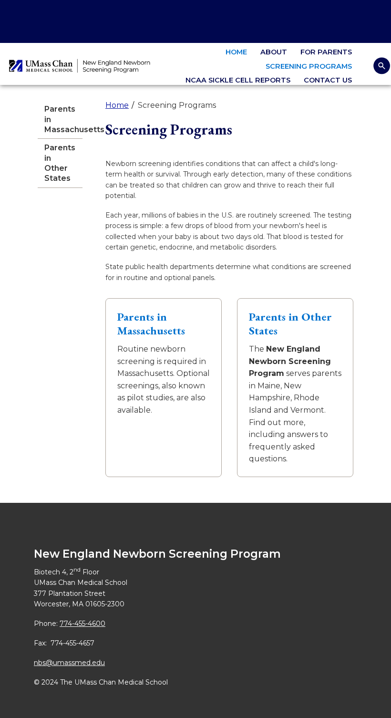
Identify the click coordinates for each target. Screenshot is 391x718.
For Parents (326, 52)
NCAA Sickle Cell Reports (237, 80)
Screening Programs (309, 66)
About (273, 52)
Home (236, 52)
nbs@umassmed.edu (69, 662)
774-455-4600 (82, 623)
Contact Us (328, 80)
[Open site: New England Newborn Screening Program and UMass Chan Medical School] (81, 66)
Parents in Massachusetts (63, 119)
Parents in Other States (59, 163)
